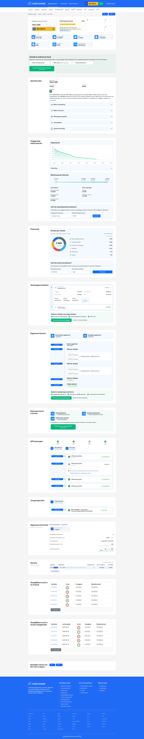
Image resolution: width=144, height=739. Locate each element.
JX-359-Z (54, 587)
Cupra (29, 716)
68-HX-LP (54, 596)
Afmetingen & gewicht (60, 116)
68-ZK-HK (54, 627)
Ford (103, 716)
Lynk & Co (45, 721)
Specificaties (37, 9)
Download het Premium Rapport (42, 68)
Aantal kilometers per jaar (78, 213)
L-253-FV (54, 636)
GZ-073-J (54, 600)
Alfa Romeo (30, 713)
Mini (88, 721)
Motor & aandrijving (59, 104)
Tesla (29, 729)
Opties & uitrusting (59, 128)
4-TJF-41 (54, 631)
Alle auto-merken (66, 706)
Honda (29, 718)
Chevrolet (74, 713)
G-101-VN (54, 591)
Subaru (88, 726)
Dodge (73, 716)
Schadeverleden (65, 688)
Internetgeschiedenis (67, 695)
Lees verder (53, 100)
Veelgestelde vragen (86, 686)
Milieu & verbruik (59, 110)
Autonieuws (63, 3)
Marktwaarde (44, 9)
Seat (44, 726)
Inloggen (102, 690)
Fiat (88, 716)
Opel (44, 723)
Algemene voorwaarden (34, 691)
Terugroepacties (91, 9)
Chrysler (89, 713)
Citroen (103, 713)
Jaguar (59, 718)
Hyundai (44, 718)
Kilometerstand (79, 9)
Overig (97, 9)
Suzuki (103, 726)
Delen (111, 14)
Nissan (29, 723)
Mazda (59, 721)
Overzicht (30, 9)
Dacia (44, 716)
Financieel (51, 9)
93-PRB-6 (54, 644)
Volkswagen (60, 729)
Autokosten (64, 692)
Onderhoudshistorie (66, 697)
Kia (87, 718)
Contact (82, 690)
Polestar (74, 723)
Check (101, 3)
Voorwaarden (84, 692)
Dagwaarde (64, 690)
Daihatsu (59, 716)
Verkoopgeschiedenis (59, 9)
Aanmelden (103, 688)
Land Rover (104, 718)
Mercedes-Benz (76, 721)
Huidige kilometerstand (57, 213)
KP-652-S (54, 640)
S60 (45, 14)
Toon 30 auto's (56, 649)
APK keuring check (66, 701)
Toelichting (54, 168)
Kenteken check (32, 14)
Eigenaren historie (66, 686)
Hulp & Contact (73, 3)
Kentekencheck (52, 3)
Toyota (44, 729)
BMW (59, 713)
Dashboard (103, 686)
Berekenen (96, 216)
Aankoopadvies (65, 699)
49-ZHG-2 (54, 604)
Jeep (73, 718)
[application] (81, 154)
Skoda (59, 726)
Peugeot (59, 723)
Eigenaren (67, 9)
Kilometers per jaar (56, 269)
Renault (103, 723)
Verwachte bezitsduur (77, 269)
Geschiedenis (58, 122)
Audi (44, 713)
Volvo (40, 14)
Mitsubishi (104, 721)
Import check (64, 704)
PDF (104, 14)
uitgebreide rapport (65, 30)
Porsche (89, 723)
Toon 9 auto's (55, 610)
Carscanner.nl (74, 736)
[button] (91, 239)
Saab (29, 726)
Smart (73, 726)
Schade (72, 9)
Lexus (29, 721)
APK (85, 9)
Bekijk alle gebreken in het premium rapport (80, 473)
